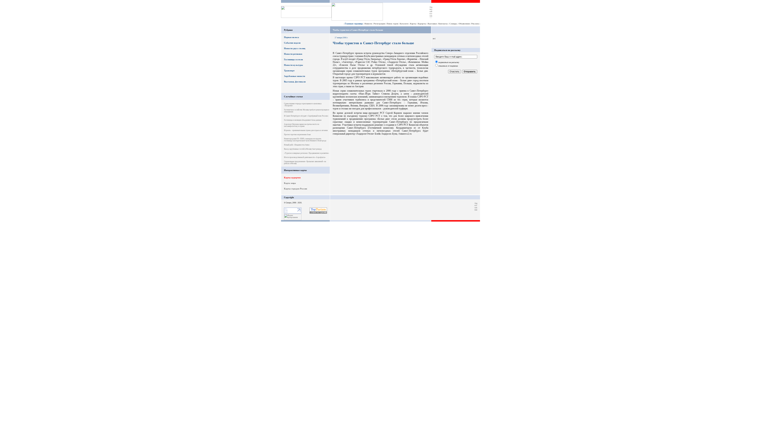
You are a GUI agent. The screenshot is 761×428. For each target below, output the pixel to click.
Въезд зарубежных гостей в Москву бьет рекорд (303, 149)
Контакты (443, 24)
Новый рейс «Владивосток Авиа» (297, 145)
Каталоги (404, 24)
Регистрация (379, 24)
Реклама (475, 24)
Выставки (432, 24)
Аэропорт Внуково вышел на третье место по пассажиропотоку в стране (301, 125)
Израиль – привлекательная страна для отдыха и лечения (306, 130)
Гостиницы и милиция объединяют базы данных (303, 120)
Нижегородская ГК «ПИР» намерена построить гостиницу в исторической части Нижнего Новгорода (305, 140)
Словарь (453, 24)
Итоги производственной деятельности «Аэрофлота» (305, 157)
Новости (368, 24)
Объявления (464, 24)
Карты (413, 24)
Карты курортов (292, 177)
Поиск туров (392, 24)
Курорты (422, 24)
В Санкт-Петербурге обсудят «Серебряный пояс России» (306, 116)
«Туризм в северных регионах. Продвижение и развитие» (306, 153)
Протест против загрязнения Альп (297, 135)
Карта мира (290, 183)
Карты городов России (295, 188)
